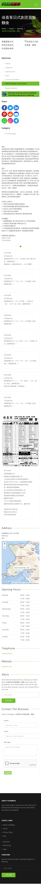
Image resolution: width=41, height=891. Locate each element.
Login (5, 849)
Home (4, 29)
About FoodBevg (9, 825)
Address (8, 64)
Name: (6, 720)
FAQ (4, 836)
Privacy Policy (8, 832)
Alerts (7, 76)
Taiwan (11, 29)
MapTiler (20, 583)
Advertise (6, 842)
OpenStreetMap (28, 583)
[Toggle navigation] (36, 4)
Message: (7, 742)
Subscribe (8, 700)
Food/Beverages (10, 134)
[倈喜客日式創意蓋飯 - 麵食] (21, 563)
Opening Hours (10, 72)
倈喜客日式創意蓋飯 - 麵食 (22, 568)
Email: (6, 731)
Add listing (7, 845)
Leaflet (13, 583)
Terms (5, 829)
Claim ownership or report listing (15, 84)
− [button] (4, 547)
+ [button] (4, 543)
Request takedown (11, 88)
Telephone (8, 68)
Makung (20, 29)
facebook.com (7, 666)
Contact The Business (12, 79)
